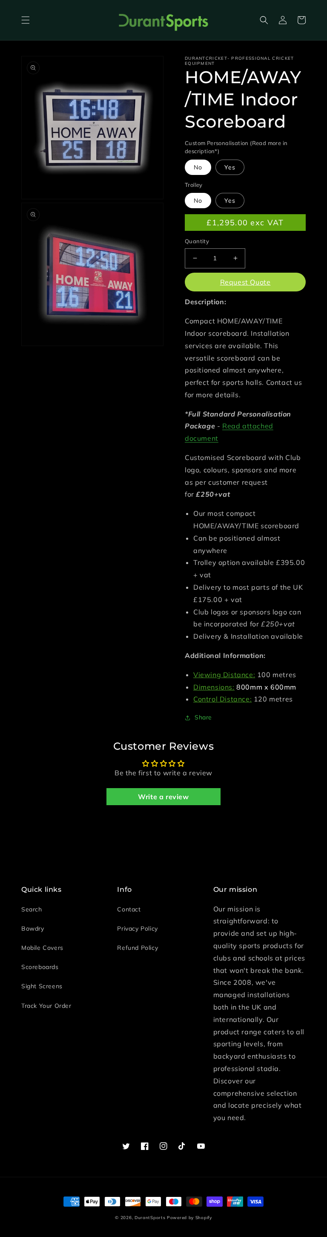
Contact (129, 909)
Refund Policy (137, 948)
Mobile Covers (42, 948)
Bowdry (32, 928)
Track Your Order (46, 1006)
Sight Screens (42, 986)
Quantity (197, 241)
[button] (25, 20)
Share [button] (203, 717)
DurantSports (150, 1217)
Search (31, 909)
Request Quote (245, 282)
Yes (229, 167)
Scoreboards (40, 967)
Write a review (163, 796)
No (198, 167)
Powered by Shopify (189, 1217)
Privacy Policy (137, 928)
